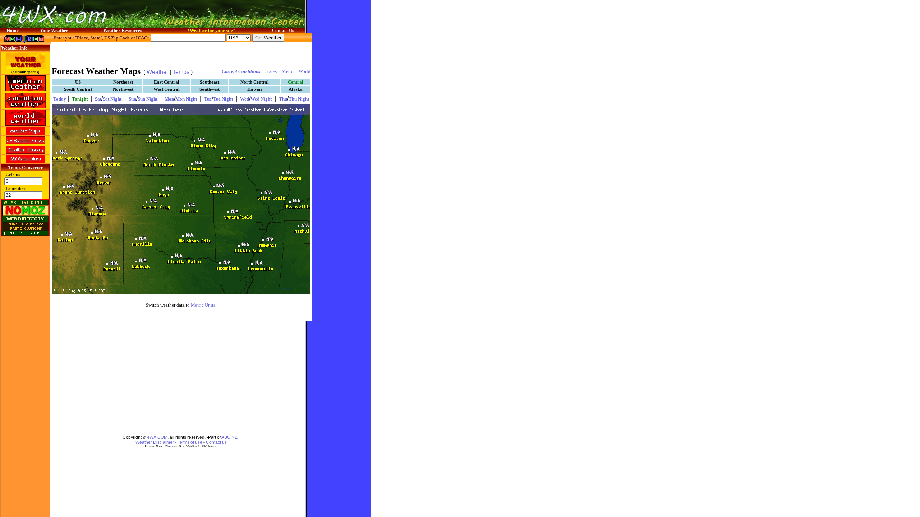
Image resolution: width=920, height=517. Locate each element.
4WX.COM (157, 437)
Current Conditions (241, 71)
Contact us (216, 442)
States (271, 71)
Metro (288, 71)
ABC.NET (230, 437)
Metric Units (203, 305)
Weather (157, 72)
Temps (180, 72)
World (304, 71)
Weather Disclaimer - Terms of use (168, 442)
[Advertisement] (181, 54)
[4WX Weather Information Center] (72, 26)
